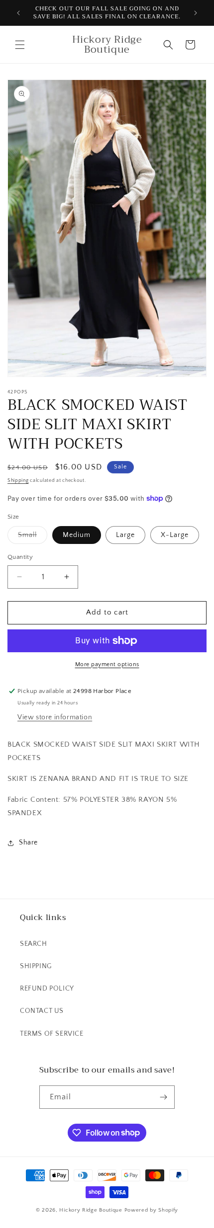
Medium (77, 535)
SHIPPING (36, 966)
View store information (54, 717)
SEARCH (33, 944)
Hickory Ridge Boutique (91, 1210)
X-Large (175, 535)
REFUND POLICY (47, 989)
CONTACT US (42, 1011)
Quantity (20, 556)
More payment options (107, 664)
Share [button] (28, 842)
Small (32, 537)
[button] (20, 45)
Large (125, 535)
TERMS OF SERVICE (52, 1034)
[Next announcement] (196, 13)
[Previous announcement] (18, 13)
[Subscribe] (163, 1097)
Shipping (18, 480)
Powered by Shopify (151, 1210)
